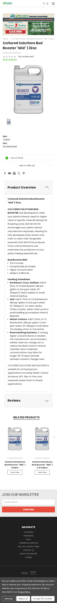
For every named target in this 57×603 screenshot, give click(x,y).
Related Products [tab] (26, 417)
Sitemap (28, 557)
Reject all (23, 598)
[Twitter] (19, 173)
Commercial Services (28, 543)
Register (33, 554)
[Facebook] (4, 173)
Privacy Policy (24, 592)
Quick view (15, 472)
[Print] (14, 173)
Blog (28, 539)
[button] (29, 24)
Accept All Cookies (42, 598)
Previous (3, 437)
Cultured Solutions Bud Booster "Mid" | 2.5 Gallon (42, 464)
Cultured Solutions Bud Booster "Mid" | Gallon (15, 464)
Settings (8, 598)
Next (54, 437)
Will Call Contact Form (28, 546)
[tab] (28, 187)
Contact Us (28, 550)
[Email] (9, 173)
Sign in (23, 554)
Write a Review (10, 59)
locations (28, 532)
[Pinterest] (23, 173)
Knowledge (28, 536)
